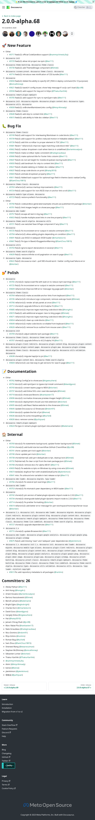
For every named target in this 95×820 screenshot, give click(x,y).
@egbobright (23, 604)
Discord (5, 732)
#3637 (12, 170)
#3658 (12, 107)
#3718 (12, 394)
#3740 (12, 454)
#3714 (12, 502)
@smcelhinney (16, 84)
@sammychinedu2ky (59, 54)
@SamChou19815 (17, 180)
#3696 (12, 398)
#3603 (12, 174)
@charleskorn (59, 238)
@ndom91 (49, 408)
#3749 (12, 135)
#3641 (12, 475)
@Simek (54, 68)
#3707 (12, 340)
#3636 (12, 416)
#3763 (12, 187)
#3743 (12, 387)
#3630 (12, 419)
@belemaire (67, 426)
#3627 (12, 167)
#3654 (12, 320)
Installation (7, 708)
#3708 (12, 465)
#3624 (12, 426)
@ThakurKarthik (59, 91)
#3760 (12, 204)
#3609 (12, 289)
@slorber (87, 204)
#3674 (12, 313)
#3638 (12, 356)
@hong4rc (67, 309)
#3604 (12, 363)
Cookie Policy (7, 788)
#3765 (12, 282)
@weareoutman (27, 646)
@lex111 (49, 61)
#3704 (12, 234)
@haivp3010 (50, 170)
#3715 (12, 531)
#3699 (12, 401)
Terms (4, 784)
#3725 (12, 230)
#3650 (12, 163)
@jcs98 (80, 87)
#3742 (12, 495)
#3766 (12, 482)
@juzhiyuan (39, 419)
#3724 (12, 190)
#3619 (12, 505)
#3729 (12, 61)
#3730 (12, 68)
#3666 (12, 156)
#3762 (12, 380)
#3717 (12, 54)
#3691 (12, 238)
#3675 (12, 541)
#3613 (12, 572)
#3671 (12, 316)
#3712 (12, 306)
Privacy (5, 781)
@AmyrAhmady (59, 107)
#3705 (12, 97)
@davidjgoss (69, 384)
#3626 (12, 327)
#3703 (12, 248)
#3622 (12, 261)
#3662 (12, 149)
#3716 (12, 74)
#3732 (12, 461)
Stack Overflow (8, 725)
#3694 (12, 81)
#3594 (12, 91)
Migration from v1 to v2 (12, 711)
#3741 (12, 450)
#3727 (12, 524)
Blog (4, 749)
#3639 (12, 254)
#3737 (12, 391)
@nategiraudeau (57, 153)
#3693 (12, 468)
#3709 (12, 334)
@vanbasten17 (46, 394)
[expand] (72, 34)
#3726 (12, 142)
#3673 (12, 471)
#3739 (12, 138)
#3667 (12, 241)
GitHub (52, 2)
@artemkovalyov (74, 149)
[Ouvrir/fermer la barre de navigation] (3, 7)
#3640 (12, 114)
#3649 (12, 323)
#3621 (12, 87)
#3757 (12, 214)
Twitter (72, 2)
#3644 (12, 412)
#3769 (12, 443)
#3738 (12, 457)
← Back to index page (11, 16)
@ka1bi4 (47, 416)
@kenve (45, 412)
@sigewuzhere (49, 380)
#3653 (12, 217)
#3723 (12, 197)
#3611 (12, 177)
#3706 (12, 302)
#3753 (12, 488)
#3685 (12, 309)
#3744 (12, 447)
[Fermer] (93, 2)
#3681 (12, 146)
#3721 (12, 224)
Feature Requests (9, 729)
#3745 (12, 299)
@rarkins (58, 572)
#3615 (12, 117)
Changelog (6, 753)
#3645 (12, 408)
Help (4, 736)
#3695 (12, 405)
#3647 (12, 160)
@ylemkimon (64, 471)
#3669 (12, 153)
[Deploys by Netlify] (8, 768)
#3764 (12, 295)
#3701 (12, 207)
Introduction (7, 704)
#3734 (12, 498)
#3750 (12, 384)
